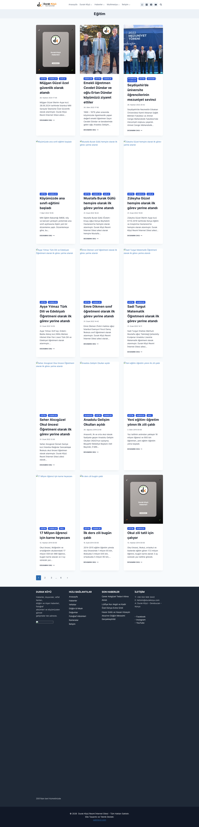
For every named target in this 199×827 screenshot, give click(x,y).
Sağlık (63, 79)
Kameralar (73, 620)
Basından (132, 79)
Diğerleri (88, 79)
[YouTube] (156, 5)
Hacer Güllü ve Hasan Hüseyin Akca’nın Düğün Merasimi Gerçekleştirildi (116, 615)
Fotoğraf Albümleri (77, 616)
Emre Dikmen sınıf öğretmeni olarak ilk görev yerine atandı (99, 311)
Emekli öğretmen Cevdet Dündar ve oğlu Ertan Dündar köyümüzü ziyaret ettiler (98, 92)
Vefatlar (72, 604)
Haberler (53, 79)
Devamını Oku (47, 120)
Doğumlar (73, 612)
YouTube (140, 623)
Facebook (140, 617)
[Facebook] (151, 5)
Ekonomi (151, 79)
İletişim (72, 624)
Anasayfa (73, 4)
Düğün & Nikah (76, 608)
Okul (150, 415)
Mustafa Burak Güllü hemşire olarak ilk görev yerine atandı (99, 203)
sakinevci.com (99, 820)
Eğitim (43, 79)
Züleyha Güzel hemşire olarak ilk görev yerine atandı (142, 203)
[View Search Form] (161, 5)
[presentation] (55, 49)
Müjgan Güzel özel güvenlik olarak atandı (54, 88)
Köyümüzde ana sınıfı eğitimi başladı (52, 203)
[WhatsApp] (142, 5)
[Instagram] (147, 5)
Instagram (141, 620)
